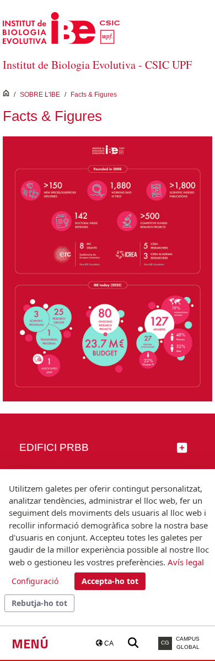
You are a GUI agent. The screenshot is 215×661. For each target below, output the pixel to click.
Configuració (35, 581)
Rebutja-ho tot (39, 603)
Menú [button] (30, 643)
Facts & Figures (94, 94)
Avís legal (186, 562)
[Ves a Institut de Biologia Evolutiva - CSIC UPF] (61, 27)
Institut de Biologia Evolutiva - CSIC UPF (97, 64)
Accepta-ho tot (110, 581)
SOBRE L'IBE (40, 94)
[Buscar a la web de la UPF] (133, 643)
